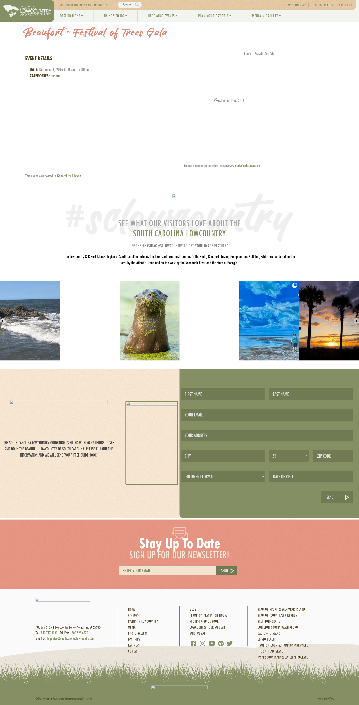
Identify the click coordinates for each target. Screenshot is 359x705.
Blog (193, 609)
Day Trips (134, 639)
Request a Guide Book (204, 621)
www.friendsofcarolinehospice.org (244, 165)
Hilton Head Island (270, 651)
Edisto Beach (266, 639)
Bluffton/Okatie (269, 621)
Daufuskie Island (269, 633)
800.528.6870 (80, 633)
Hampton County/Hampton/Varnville (283, 645)
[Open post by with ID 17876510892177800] (329, 321)
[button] (2, 321)
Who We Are (197, 633)
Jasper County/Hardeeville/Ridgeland (283, 657)
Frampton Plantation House (208, 615)
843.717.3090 (49, 633)
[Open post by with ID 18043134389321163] (269, 321)
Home (131, 609)
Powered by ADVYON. (325, 698)
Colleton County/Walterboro (278, 627)
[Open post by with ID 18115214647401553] (209, 321)
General (55, 75)
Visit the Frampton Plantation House (82, 5)
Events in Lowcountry (143, 621)
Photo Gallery (138, 633)
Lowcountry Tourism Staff (207, 627)
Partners (134, 645)
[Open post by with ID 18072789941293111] (30, 321)
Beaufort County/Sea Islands (277, 615)
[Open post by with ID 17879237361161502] (150, 321)
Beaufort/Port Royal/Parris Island (281, 609)
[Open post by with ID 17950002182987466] (90, 321)
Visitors (133, 615)
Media (132, 627)
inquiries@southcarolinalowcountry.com (70, 638)
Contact (133, 651)
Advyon (76, 175)
